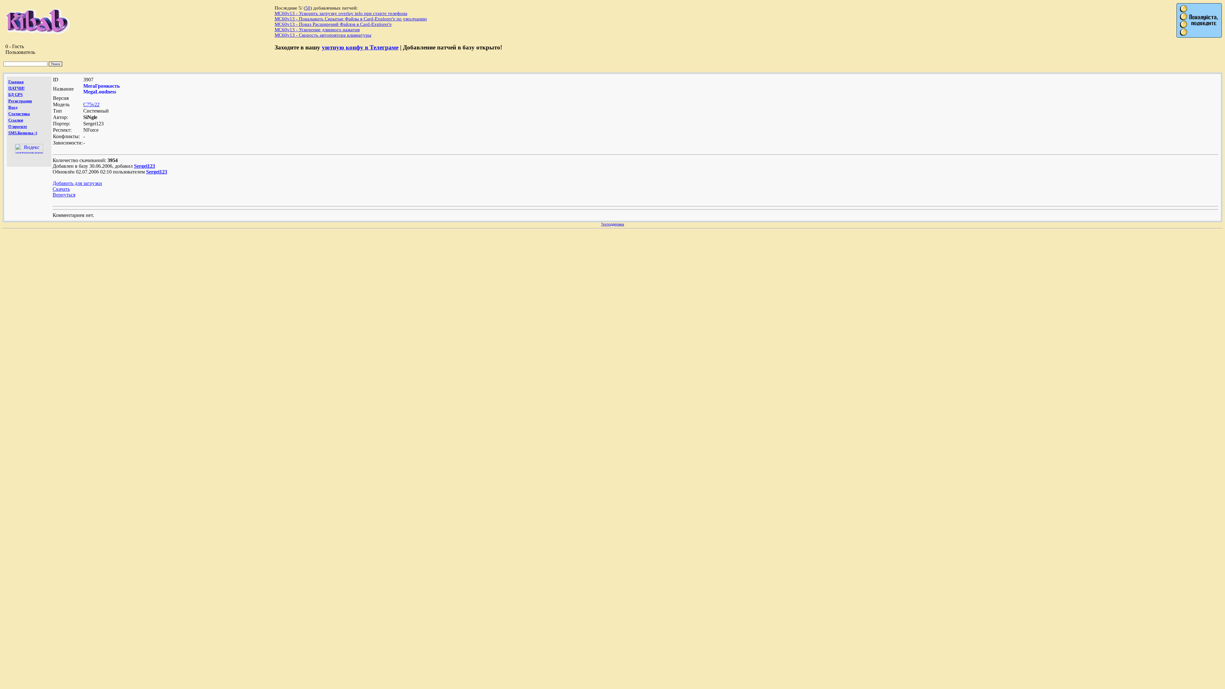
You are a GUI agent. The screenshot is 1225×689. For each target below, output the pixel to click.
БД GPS (15, 94)
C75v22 (91, 104)
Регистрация (20, 101)
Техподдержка (612, 224)
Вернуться (64, 194)
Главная (16, 81)
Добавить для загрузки (77, 183)
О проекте (17, 126)
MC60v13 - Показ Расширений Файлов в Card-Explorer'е (333, 24)
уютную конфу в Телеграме (360, 47)
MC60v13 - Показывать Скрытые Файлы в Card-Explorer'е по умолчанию (351, 18)
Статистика (19, 113)
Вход (13, 107)
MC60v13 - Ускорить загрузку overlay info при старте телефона (341, 13)
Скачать (61, 189)
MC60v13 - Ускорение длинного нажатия (317, 29)
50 (307, 8)
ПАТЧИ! (16, 88)
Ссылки (15, 120)
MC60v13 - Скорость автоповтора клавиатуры (323, 35)
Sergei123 (144, 166)
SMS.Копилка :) (22, 132)
